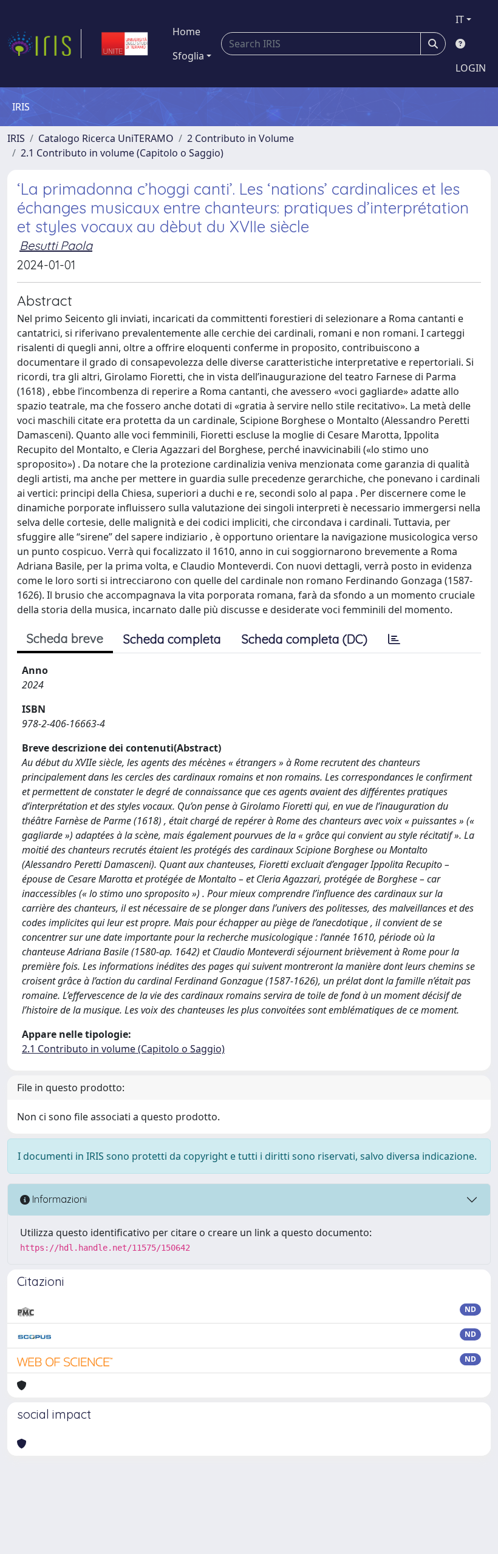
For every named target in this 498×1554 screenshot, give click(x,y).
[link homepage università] (124, 43)
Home (186, 31)
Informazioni (58, 1199)
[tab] (394, 639)
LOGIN (470, 68)
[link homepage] (44, 43)
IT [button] (459, 19)
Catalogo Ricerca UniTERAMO (106, 138)
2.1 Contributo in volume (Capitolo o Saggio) (122, 153)
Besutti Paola (55, 245)
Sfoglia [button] (188, 55)
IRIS (16, 138)
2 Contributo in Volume (240, 138)
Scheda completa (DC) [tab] (304, 639)
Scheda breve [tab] (65, 638)
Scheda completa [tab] (172, 639)
